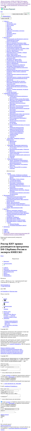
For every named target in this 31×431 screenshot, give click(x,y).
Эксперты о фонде (11, 33)
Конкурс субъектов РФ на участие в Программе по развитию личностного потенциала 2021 (16, 83)
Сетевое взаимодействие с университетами (16, 133)
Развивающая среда (12, 94)
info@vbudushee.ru (5, 285)
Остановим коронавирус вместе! (18, 225)
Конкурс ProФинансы (12, 41)
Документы (10, 34)
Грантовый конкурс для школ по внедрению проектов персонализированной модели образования (18, 78)
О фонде (6, 21)
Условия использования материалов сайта (11, 349)
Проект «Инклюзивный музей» (15, 207)
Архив (9, 173)
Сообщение (4, 370)
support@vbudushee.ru (15, 344)
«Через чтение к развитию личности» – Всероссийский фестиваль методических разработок (17, 87)
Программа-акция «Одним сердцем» (16, 220)
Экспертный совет (11, 24)
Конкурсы (6, 37)
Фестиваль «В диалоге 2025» (14, 59)
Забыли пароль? (5, 414)
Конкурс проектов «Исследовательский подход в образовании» (17, 62)
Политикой (11, 376)
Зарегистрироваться (6, 425)
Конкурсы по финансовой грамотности (20, 154)
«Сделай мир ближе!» (15, 180)
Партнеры (9, 32)
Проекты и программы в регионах (15, 30)
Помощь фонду (7, 16)
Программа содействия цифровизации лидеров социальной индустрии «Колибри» (18, 212)
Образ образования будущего (14, 158)
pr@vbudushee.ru (5, 291)
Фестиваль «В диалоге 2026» (14, 45)
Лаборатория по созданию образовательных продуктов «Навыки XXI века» (19, 190)
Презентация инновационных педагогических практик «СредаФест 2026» (18, 47)
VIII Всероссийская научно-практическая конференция (17, 128)
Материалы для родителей (16, 107)
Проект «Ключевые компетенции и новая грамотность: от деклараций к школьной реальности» (19, 162)
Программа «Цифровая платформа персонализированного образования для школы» (20, 176)
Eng (2, 11)
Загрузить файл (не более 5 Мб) (9, 393)
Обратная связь (13, 291)
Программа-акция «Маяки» (14, 218)
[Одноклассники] (5, 421)
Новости (9, 26)
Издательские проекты (15, 181)
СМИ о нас (9, 29)
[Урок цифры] (15, 257)
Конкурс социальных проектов (15, 210)
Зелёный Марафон (14, 224)
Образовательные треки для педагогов (19, 114)
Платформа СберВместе (13, 217)
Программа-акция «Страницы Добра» (16, 221)
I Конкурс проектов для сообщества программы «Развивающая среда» (16, 65)
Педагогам (12, 142)
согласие (8, 375)
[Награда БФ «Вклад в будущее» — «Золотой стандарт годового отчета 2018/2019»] (12, 318)
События (9, 28)
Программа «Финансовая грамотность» (17, 145)
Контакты (9, 36)
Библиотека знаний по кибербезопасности (11, 353)
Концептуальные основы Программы (19, 99)
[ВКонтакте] (5, 420)
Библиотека (7, 226)
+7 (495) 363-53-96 (5, 286)
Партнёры (12, 156)
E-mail (2, 367)
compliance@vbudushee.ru (11, 322)
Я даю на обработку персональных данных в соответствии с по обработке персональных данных (15, 377)
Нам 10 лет (9, 22)
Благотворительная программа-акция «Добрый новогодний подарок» (16, 197)
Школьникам (13, 141)
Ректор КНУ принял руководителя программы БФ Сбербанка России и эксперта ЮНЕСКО (16, 234)
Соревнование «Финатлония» (14, 60)
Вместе (6, 209)
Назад (2, 256)
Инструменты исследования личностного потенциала (17, 116)
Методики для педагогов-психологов (19, 105)
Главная (6, 229)
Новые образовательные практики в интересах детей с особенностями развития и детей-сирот (18, 205)
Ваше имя (3, 365)
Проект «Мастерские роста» (14, 55)
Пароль (3, 410)
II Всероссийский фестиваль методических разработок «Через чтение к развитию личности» (18, 72)
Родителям (12, 143)
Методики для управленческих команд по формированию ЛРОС (20, 101)
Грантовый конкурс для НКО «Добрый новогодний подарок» (17, 53)
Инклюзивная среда (9, 195)
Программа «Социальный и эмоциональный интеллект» (17, 183)
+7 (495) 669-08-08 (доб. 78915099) (12, 383)
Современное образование (11, 93)
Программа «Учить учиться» (17, 179)
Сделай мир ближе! (12, 92)
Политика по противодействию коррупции (12, 352)
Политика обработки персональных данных (12, 350)
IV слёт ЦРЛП (13, 123)
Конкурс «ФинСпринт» (13, 51)
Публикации (13, 135)
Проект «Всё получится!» (13, 202)
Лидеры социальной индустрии (15, 49)
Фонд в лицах (10, 25)
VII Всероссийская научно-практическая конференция (17, 131)
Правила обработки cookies (8, 348)
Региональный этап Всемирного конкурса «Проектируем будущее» (17, 39)
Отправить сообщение (10, 378)
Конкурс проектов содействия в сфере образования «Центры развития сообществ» (18, 43)
